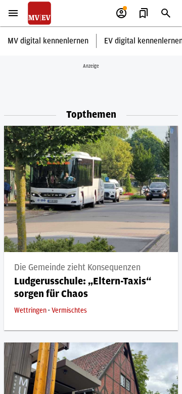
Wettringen (31, 310)
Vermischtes (69, 310)
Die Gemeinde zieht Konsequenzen (77, 267)
